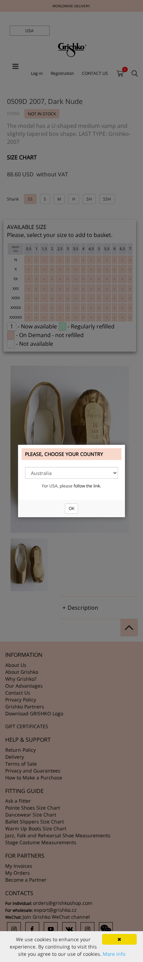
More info (114, 954)
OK (71, 508)
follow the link (87, 486)
